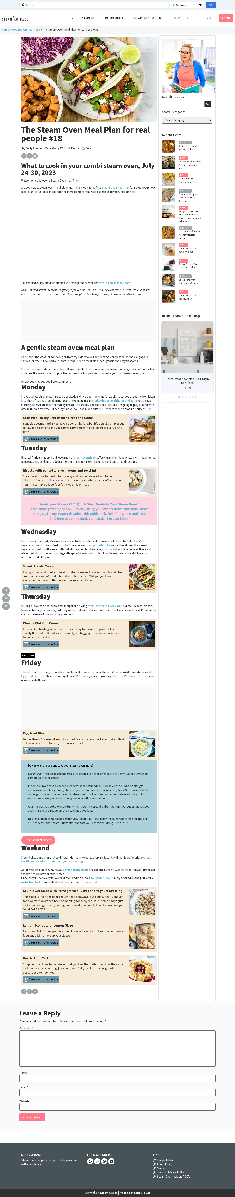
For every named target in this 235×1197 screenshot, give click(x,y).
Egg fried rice (29, 676)
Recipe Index (114, 18)
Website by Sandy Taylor (134, 1193)
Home (71, 18)
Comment (26, 1028)
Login (226, 18)
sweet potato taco (101, 545)
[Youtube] (111, 1161)
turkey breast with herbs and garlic (115, 401)
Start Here (90, 18)
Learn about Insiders (38, 840)
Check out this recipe (43, 439)
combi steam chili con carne (104, 606)
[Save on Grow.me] (40, 156)
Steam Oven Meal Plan (115, 187)
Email (23, 1087)
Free (88, 148)
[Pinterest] (104, 1161)
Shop (176, 18)
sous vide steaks (101, 878)
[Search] (208, 104)
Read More (28, 655)
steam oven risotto (86, 457)
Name (24, 1072)
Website (24, 1101)
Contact (209, 18)
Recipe (75, 148)
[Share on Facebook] (24, 156)
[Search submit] (211, 5)
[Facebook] (90, 1161)
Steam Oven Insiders (148, 18)
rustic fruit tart (30, 882)
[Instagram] (97, 1161)
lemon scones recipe (77, 870)
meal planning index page (115, 283)
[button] (179, 397)
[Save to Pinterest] (29, 156)
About (191, 18)
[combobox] (183, 104)
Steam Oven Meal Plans (26, 30)
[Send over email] (35, 156)
